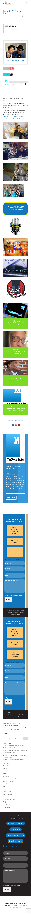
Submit (8, 599)
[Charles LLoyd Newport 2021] (15, 181)
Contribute (8, 68)
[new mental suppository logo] (15, 297)
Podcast (20, 16)
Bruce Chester (7, 771)
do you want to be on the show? (15, 530)
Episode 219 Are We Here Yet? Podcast (13, 745)
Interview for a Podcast (15, 823)
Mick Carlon (6, 784)
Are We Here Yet (7, 766)
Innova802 (6, 776)
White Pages (6, 807)
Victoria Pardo (7, 804)
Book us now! (15, 829)
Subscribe (8, 74)
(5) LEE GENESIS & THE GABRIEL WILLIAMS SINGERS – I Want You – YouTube (15, 116)
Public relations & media (15, 835)
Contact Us (11, 498)
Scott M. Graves (7, 794)
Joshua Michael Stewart (9, 779)
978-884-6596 (17, 521)
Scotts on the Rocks (8, 797)
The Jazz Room (7, 802)
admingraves (8, 16)
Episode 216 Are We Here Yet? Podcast (13, 759)
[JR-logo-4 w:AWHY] (15, 277)
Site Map (18, 614)
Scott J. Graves (7, 791)
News (4, 786)
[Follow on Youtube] (19, 425)
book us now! (14, 541)
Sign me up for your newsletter (14, 595)
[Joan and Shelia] (15, 160)
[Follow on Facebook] (13, 425)
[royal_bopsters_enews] (13, 197)
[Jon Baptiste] (15, 139)
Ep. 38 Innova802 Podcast (10, 748)
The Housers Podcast (9, 799)
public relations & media (15, 552)
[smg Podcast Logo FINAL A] (15, 235)
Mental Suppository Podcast (10, 781)
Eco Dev (5, 773)
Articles (5, 768)
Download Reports (15, 841)
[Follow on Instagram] (16, 425)
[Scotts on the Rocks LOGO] (15, 256)
